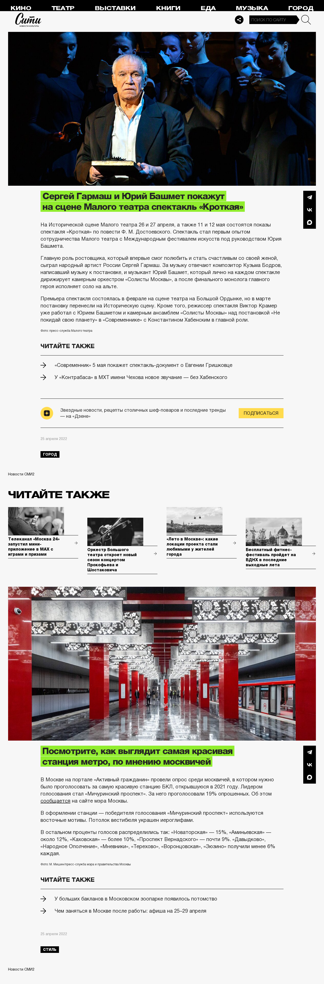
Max (309, 222)
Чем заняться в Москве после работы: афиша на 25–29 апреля (130, 911)
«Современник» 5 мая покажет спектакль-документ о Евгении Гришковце (143, 365)
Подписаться (261, 413)
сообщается (55, 801)
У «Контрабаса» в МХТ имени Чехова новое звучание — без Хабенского (141, 377)
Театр (63, 8)
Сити (28, 20)
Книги (168, 8)
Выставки (115, 8)
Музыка (252, 8)
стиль (49, 950)
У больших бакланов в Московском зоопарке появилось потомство (136, 899)
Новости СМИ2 (21, 474)
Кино (21, 8)
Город (300, 8)
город (50, 454)
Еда (208, 8)
